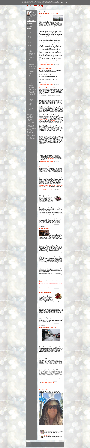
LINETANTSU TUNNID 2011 (45, 68)
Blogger (54, 444)
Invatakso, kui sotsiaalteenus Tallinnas (32, 83)
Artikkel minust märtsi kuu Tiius (48, 430)
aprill (29, 105)
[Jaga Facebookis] (57, 64)
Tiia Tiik (32, 12)
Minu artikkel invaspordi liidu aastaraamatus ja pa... (32, 76)
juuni (29, 103)
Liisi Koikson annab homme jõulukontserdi (32, 88)
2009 (29, 111)
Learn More (63, 2)
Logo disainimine (30, 146)
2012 (29, 47)
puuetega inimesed (51, 382)
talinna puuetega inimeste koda (46, 85)
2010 (29, 50)
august (30, 100)
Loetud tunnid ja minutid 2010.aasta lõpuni (48, 13)
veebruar (30, 108)
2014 (29, 45)
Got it (67, 2)
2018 (29, 40)
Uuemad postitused (43, 384)
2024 (29, 32)
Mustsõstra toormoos (47, 435)
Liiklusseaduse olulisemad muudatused (46, 427)
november (30, 96)
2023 (29, 33)
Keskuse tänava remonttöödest (31, 85)
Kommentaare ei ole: (50, 64)
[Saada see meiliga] (54, 64)
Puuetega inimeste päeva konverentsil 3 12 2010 (32, 90)
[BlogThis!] (55, 64)
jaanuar (30, 109)
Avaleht (50, 384)
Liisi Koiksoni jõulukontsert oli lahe (32, 81)
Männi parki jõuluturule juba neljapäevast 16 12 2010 (32, 69)
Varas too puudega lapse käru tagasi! (32, 79)
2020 (29, 37)
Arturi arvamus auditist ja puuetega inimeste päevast (32, 94)
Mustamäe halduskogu (44, 382)
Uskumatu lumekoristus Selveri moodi (47, 327)
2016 (29, 42)
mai (29, 104)
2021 (29, 36)
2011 (29, 49)
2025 (29, 31)
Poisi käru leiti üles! (31, 77)
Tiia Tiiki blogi (35, 5)
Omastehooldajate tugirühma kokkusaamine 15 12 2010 (32, 72)
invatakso (42, 162)
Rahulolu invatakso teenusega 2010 (47, 87)
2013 (29, 46)
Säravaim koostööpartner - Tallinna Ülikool (32, 92)
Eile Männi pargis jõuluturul (45, 292)
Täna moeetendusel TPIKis (45, 166)
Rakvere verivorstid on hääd (45, 194)
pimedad (42, 290)
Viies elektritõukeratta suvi (44, 389)
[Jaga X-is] (56, 64)
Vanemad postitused (58, 384)
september (30, 99)
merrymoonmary (48, 444)
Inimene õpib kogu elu (44, 228)
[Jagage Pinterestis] (58, 64)
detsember (30, 51)
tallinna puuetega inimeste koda (49, 162)
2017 (29, 41)
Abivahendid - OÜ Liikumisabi (30, 143)
